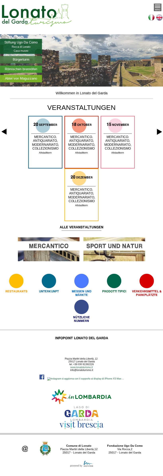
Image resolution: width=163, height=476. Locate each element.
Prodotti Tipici (114, 291)
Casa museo (21, 50)
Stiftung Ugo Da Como (21, 42)
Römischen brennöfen (21, 69)
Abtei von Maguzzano (21, 78)
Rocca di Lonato (21, 46)
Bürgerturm (21, 59)
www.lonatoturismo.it (81, 367)
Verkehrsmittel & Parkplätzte (147, 293)
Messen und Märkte (81, 293)
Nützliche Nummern (81, 319)
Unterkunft (49, 291)
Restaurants (16, 291)
